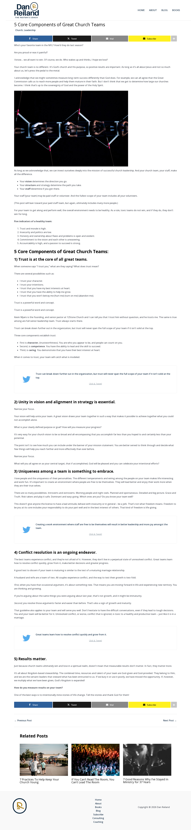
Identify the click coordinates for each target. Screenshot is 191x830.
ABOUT (153, 10)
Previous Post (23, 720)
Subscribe (98, 814)
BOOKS (176, 10)
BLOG (164, 10)
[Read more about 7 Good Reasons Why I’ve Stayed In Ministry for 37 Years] (147, 759)
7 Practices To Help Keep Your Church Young (39, 781)
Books (98, 807)
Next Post (170, 720)
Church (19, 30)
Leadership (30, 30)
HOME (141, 10)
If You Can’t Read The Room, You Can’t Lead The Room (92, 781)
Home (98, 799)
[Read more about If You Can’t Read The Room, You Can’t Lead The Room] (95, 759)
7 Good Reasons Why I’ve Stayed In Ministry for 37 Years (145, 780)
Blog (98, 810)
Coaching (98, 821)
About (98, 803)
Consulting (98, 818)
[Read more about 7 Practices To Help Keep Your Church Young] (44, 759)
